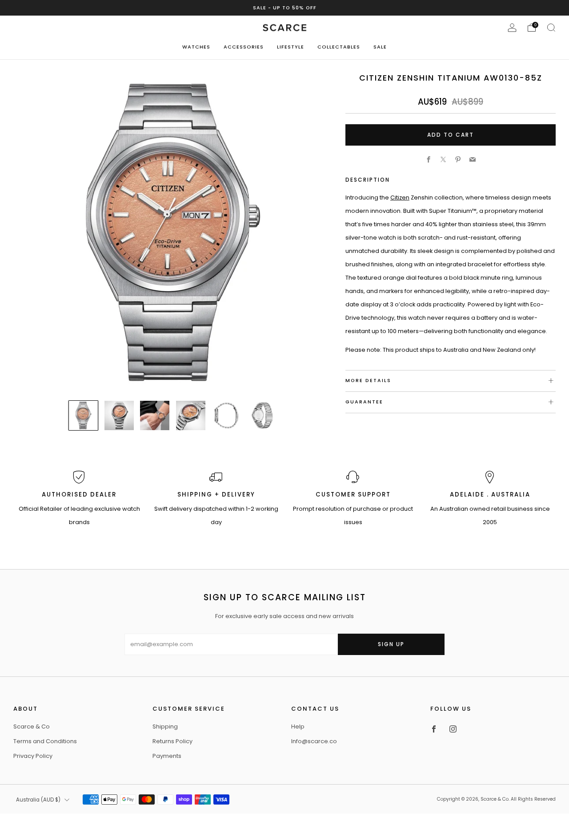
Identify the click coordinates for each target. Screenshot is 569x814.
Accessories (244, 46)
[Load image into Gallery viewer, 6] (262, 415)
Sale (380, 46)
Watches (196, 46)
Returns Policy (172, 741)
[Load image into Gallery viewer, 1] (83, 415)
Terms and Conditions (45, 741)
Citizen (399, 197)
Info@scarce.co (314, 741)
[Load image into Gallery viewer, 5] (226, 415)
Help (298, 726)
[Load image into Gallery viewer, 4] (191, 415)
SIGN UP (391, 644)
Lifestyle (290, 46)
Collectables (338, 46)
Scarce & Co (31, 726)
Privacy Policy (32, 756)
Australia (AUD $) (38, 799)
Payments (166, 756)
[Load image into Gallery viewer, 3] (155, 415)
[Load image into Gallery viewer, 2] (119, 415)
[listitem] (285, 8)
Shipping (165, 726)
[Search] (551, 27)
